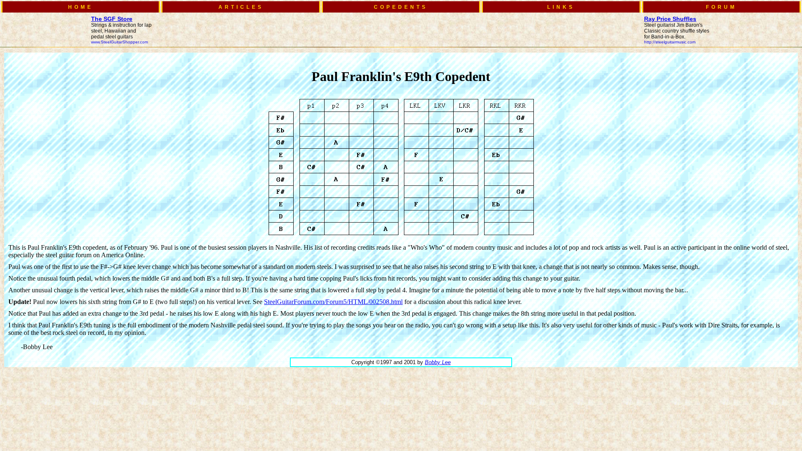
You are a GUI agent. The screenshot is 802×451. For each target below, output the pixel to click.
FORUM (721, 7)
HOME (80, 7)
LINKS (561, 7)
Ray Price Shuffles (670, 18)
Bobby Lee (438, 362)
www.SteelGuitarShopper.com (119, 42)
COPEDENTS (401, 7)
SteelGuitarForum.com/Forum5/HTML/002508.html (333, 301)
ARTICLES (241, 7)
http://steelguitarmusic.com (669, 42)
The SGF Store (111, 18)
